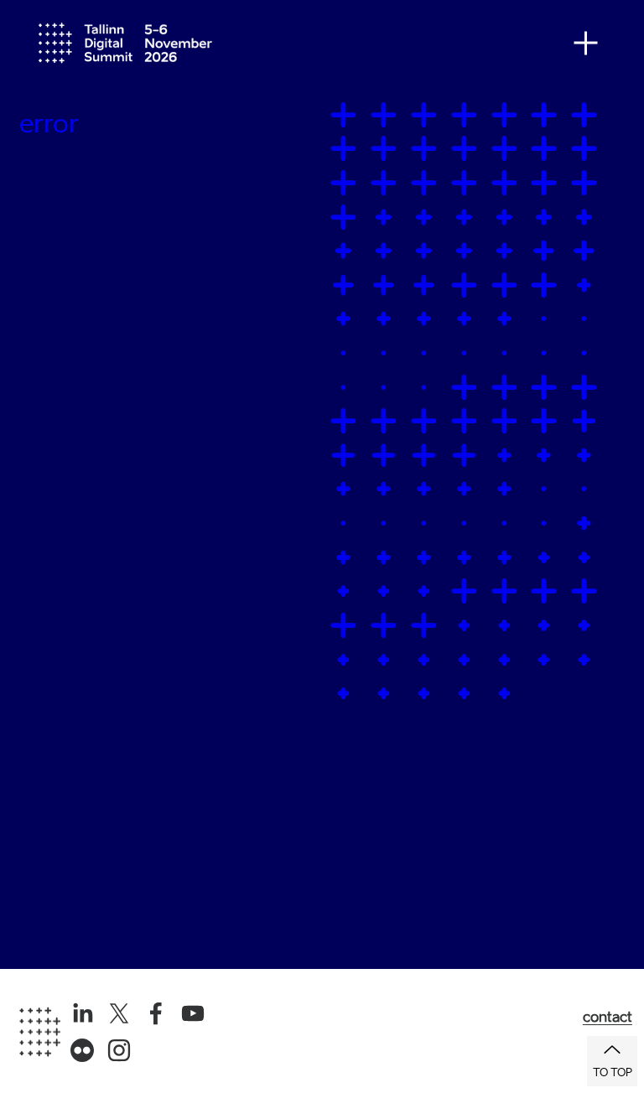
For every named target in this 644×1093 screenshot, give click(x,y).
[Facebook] (156, 1013)
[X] (119, 1013)
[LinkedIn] (82, 1013)
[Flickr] (82, 1050)
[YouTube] (193, 1013)
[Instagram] (119, 1050)
